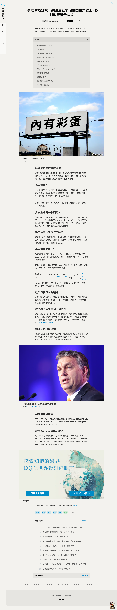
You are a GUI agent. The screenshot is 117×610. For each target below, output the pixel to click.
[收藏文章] (63, 21)
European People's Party (33, 407)
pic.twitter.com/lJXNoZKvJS (56, 277)
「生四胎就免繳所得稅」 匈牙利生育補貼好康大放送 (62, 527)
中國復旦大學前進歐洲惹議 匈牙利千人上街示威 (61, 550)
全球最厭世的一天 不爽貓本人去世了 (56, 536)
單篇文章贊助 (37, 493)
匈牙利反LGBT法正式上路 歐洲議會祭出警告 (59, 555)
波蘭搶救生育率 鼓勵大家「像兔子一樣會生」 (60, 532)
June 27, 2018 (84, 276)
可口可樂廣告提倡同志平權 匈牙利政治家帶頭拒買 (62, 541)
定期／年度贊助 (82, 493)
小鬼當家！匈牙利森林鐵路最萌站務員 (57, 568)
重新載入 (61, 599)
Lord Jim (28, 161)
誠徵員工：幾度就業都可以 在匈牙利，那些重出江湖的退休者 (65, 564)
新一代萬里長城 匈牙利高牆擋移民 (56, 559)
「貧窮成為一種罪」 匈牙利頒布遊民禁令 (58, 546)
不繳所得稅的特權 (46, 322)
